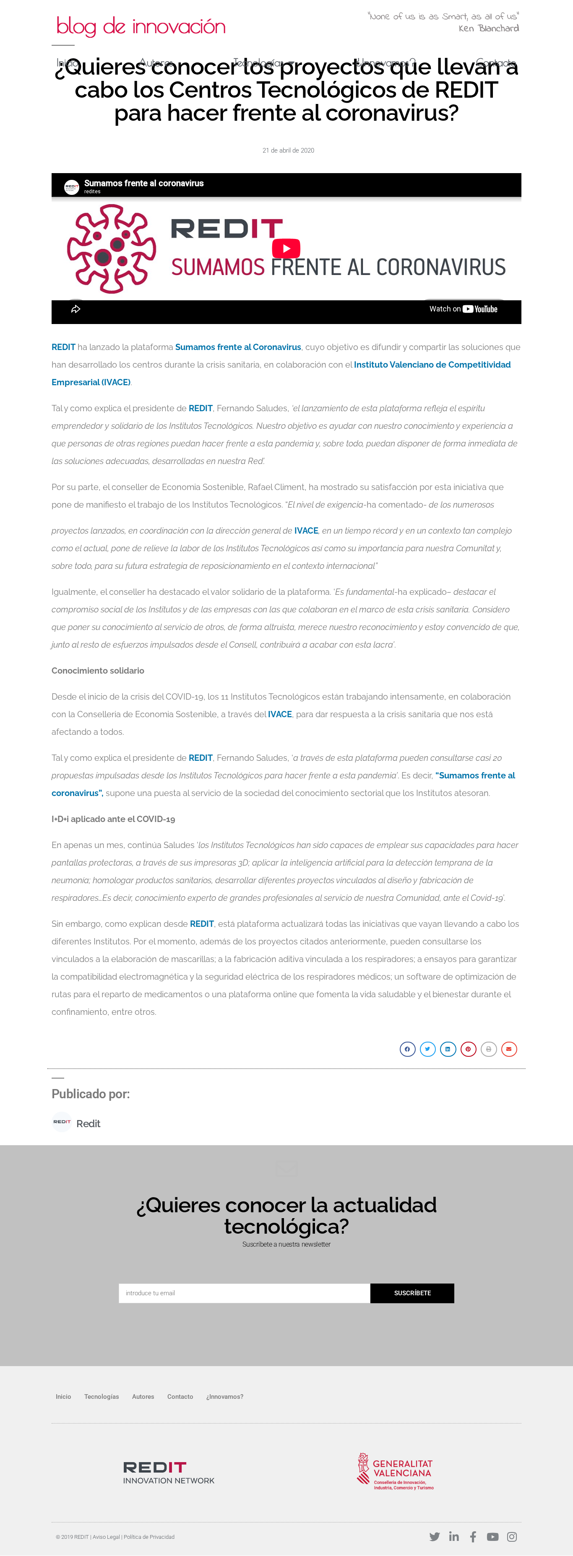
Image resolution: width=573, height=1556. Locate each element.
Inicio (67, 62)
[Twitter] (434, 1536)
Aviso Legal (106, 1537)
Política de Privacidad (149, 1537)
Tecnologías (259, 62)
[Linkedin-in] (453, 1536)
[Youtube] (492, 1536)
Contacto (496, 62)
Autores (155, 62)
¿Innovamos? (385, 62)
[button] (408, 1049)
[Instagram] (511, 1536)
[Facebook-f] (473, 1536)
